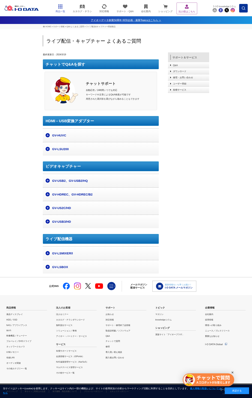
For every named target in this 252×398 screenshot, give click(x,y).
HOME (48, 27)
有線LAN (10, 357)
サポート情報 (58, 27)
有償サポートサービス (66, 351)
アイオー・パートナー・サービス (71, 336)
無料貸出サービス (64, 325)
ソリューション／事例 (66, 331)
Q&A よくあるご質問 (75, 27)
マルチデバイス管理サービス (69, 367)
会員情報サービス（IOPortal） (70, 356)
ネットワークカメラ (15, 346)
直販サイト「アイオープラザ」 (169, 334)
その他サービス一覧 (65, 373)
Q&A (175, 65)
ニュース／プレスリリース (217, 331)
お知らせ (110, 314)
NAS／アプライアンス (16, 325)
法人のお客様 (63, 307)
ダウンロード (179, 71)
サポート (110, 307)
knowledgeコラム (163, 320)
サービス (61, 344)
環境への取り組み (213, 325)
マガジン (159, 314)
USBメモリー (12, 352)
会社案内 (209, 314)
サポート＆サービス (184, 57)
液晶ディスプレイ (14, 314)
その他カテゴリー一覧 (16, 368)
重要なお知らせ (212, 336)
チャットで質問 (113, 341)
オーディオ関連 (13, 363)
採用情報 (209, 320)
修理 (108, 346)
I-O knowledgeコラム (225, 6)
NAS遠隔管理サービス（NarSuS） (72, 362)
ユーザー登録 (179, 83)
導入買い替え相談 (114, 352)
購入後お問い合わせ (115, 357)
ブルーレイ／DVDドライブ (18, 341)
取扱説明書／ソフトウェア (118, 331)
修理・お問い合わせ (183, 77)
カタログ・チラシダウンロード (70, 320)
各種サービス (179, 90)
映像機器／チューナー (16, 335)
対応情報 (110, 320)
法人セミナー (62, 314)
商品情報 (11, 307)
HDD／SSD (11, 320)
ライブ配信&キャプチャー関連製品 (101, 27)
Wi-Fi (8, 330)
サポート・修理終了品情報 (118, 325)
